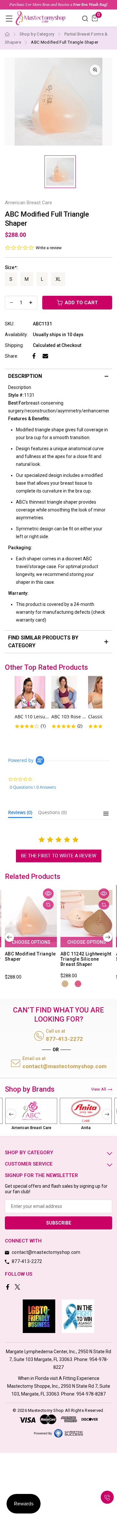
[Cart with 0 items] (95, 18)
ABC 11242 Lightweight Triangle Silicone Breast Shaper (85, 959)
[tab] (20, 814)
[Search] (85, 18)
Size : (11, 267)
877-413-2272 (64, 1039)
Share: (11, 356)
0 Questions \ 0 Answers (33, 787)
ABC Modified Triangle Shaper (30, 956)
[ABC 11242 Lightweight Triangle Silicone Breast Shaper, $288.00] (86, 916)
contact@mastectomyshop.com (64, 1066)
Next (107, 937)
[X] (18, 1287)
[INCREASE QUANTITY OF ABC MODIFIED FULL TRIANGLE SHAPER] (30, 302)
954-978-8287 (91, 1394)
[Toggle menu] (9, 18)
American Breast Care (31, 1128)
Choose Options (31, 942)
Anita (86, 1128)
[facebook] (8, 1287)
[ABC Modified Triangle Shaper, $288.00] (31, 916)
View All (98, 1089)
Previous (9, 937)
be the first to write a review (58, 856)
